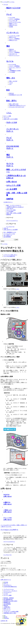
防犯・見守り (11, 101)
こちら (17, 289)
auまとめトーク (13, 54)
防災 (8, 90)
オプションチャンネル (15, 22)
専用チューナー (13, 23)
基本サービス (12, 37)
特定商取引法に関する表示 (10, 601)
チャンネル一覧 (13, 20)
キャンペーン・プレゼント (10, 590)
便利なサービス (13, 25)
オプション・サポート (15, 67)
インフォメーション (8, 589)
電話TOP (11, 49)
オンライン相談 (7, 595)
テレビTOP (12, 17)
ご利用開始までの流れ (15, 70)
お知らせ (5, 228)
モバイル (9, 61)
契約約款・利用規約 (8, 598)
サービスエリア (7, 592)
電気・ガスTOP (13, 81)
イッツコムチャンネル (9, 233)
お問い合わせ (11, 182)
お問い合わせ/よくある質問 (10, 229)
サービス (5, 4)
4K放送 (11, 26)
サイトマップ (6, 610)
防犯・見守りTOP (13, 104)
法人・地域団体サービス (9, 232)
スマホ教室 (12, 72)
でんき (11, 82)
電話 (8, 46)
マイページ (6, 117)
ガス (10, 84)
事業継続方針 (6, 602)
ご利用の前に (6, 607)
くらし (9, 113)
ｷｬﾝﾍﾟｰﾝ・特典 (7, 116)
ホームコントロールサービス (16, 107)
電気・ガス (10, 78)
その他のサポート (8, 202)
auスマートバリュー (14, 55)
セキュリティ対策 (13, 185)
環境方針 (5, 605)
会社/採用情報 (7, 236)
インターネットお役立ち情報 (10, 611)
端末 (10, 69)
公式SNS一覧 (4, 620)
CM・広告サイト (7, 235)
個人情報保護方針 (8, 599)
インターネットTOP (14, 35)
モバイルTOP (12, 64)
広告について (6, 608)
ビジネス (5, 593)
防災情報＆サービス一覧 (15, 94)
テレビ (9, 14)
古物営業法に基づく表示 (9, 613)
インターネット (12, 32)
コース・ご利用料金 (14, 19)
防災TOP (11, 93)
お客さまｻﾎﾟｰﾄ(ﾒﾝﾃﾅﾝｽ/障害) (10, 119)
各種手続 (9, 199)
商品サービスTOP (13, 8)
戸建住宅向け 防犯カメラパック (17, 105)
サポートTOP (11, 122)
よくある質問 (11, 189)
